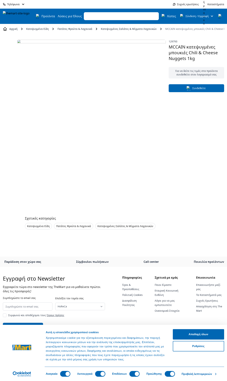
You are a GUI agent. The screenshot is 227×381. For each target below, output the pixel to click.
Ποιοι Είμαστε (163, 285)
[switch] (100, 374)
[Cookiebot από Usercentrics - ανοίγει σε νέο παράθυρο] (22, 374)
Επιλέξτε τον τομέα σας (69, 298)
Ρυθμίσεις (198, 346)
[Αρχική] (18, 16)
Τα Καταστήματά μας (209, 295)
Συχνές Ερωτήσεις (207, 300)
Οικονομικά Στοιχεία (167, 310)
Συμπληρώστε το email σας (19, 298)
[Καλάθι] (220, 16)
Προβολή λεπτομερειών (197, 373)
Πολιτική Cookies (132, 295)
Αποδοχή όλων (198, 334)
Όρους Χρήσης (55, 315)
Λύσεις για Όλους (70, 16)
